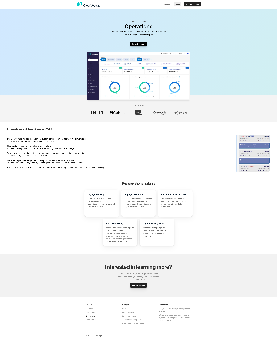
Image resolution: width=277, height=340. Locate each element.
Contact (125, 309)
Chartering (90, 312)
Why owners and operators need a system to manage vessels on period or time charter (175, 317)
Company (156, 4)
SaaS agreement (129, 316)
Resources (167, 4)
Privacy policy (128, 312)
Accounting (90, 320)
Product (146, 4)
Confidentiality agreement (133, 323)
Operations (90, 316)
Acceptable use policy (131, 320)
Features (89, 309)
